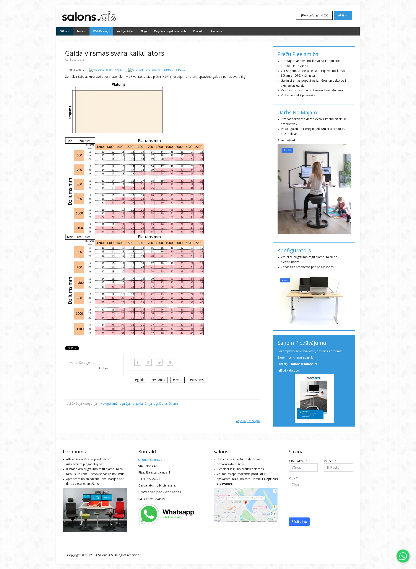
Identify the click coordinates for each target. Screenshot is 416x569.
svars (178, 380)
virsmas (159, 380)
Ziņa (293, 478)
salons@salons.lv (303, 364)
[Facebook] (137, 362)
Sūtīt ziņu (299, 521)
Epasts (330, 461)
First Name (298, 461)
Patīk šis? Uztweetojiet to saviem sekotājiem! (159, 362)
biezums (198, 380)
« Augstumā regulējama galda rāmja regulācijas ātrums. (140, 403)
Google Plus (148, 362)
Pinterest (170, 362)
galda (141, 380)
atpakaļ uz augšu (248, 421)
